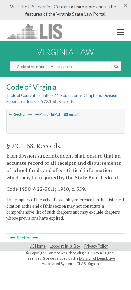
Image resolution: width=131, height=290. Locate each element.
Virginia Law (65, 51)
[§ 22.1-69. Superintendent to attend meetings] (30, 114)
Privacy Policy (96, 246)
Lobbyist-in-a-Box (65, 246)
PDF (57, 114)
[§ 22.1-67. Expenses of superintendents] (10, 114)
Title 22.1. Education (60, 95)
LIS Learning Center (48, 6)
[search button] (116, 66)
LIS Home (38, 246)
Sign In (93, 263)
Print (43, 114)
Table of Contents (21, 95)
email (73, 114)
